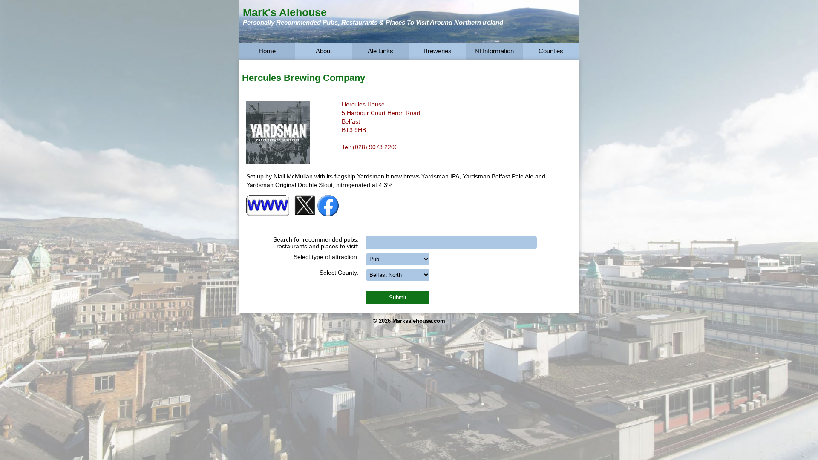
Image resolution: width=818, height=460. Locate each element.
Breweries (437, 51)
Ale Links (380, 51)
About (324, 51)
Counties (551, 51)
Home (267, 51)
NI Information (494, 51)
